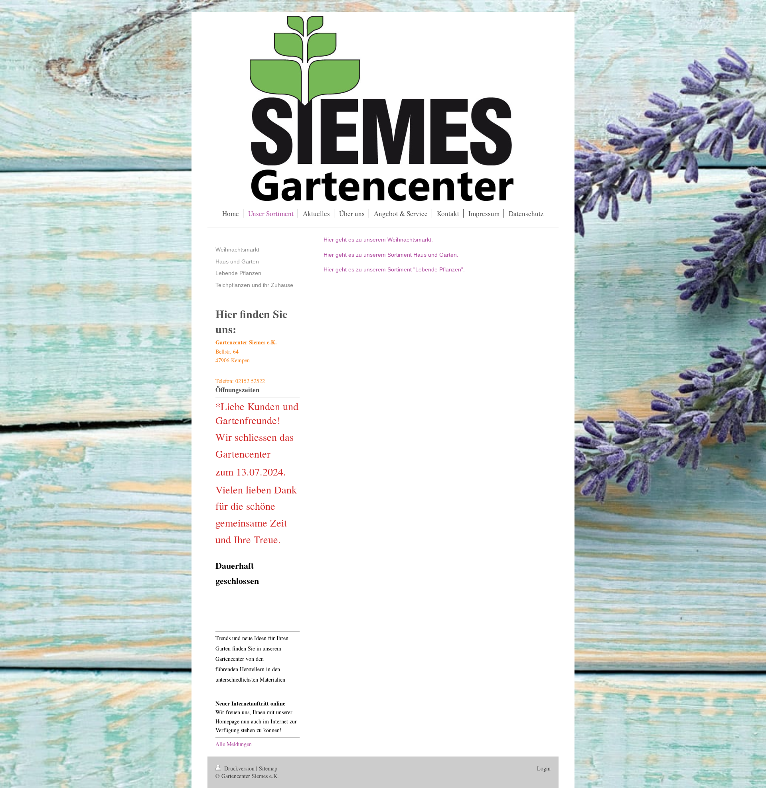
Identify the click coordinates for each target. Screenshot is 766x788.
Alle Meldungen (233, 744)
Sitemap (268, 768)
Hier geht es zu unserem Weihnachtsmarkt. (378, 239)
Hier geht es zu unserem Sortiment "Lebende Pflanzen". (394, 269)
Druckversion (239, 768)
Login (544, 768)
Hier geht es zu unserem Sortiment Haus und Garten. (391, 255)
